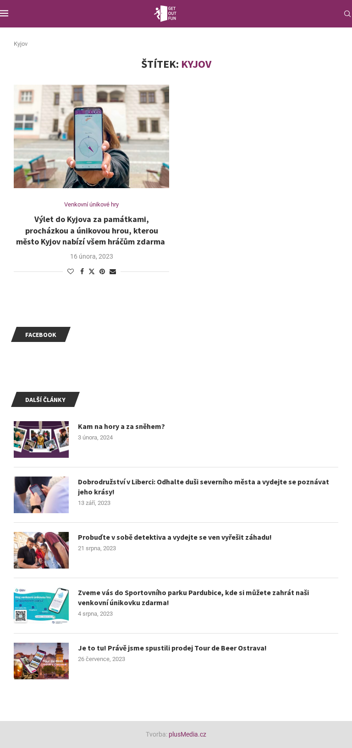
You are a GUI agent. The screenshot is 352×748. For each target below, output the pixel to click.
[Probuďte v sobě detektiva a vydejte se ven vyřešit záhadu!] (41, 550)
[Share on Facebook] (82, 271)
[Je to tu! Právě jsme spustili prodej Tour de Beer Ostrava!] (41, 661)
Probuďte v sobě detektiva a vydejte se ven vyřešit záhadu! (175, 537)
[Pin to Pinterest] (102, 271)
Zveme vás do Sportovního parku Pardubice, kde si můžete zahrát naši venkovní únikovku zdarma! (193, 597)
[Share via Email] (113, 271)
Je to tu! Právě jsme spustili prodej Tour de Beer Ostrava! (172, 647)
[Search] (347, 13)
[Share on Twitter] (91, 271)
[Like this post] (70, 271)
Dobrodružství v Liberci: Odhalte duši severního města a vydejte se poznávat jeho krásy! (203, 486)
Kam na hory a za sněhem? (121, 426)
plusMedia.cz (187, 734)
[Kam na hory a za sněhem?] (41, 439)
